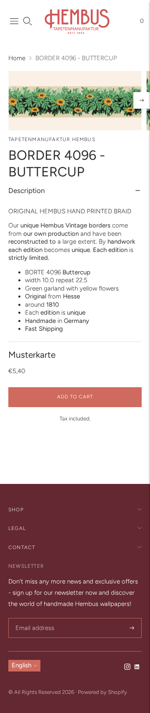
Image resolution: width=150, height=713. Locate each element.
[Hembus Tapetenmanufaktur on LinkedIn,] (137, 667)
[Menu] (14, 21)
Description (26, 190)
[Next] (141, 100)
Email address (33, 618)
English (21, 665)
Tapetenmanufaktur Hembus (51, 139)
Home (16, 58)
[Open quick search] (27, 21)
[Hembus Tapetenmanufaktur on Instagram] (127, 667)
